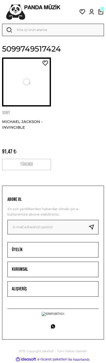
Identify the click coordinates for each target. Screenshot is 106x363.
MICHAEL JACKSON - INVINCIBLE (22, 124)
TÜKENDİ (26, 164)
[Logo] (33, 12)
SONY (6, 113)
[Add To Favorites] (45, 63)
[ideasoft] (26, 359)
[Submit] (93, 227)
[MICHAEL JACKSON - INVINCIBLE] (26, 81)
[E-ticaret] (52, 359)
